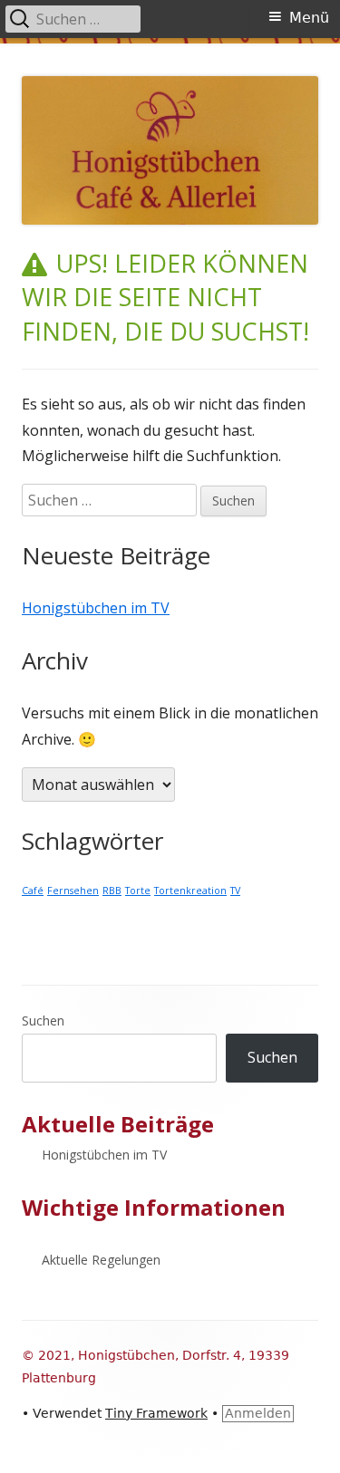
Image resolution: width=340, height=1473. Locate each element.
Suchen (43, 1020)
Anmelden (258, 1413)
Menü (309, 17)
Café (33, 890)
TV (235, 890)
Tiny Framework (156, 1413)
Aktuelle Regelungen (101, 1259)
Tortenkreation (190, 890)
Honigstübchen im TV (96, 608)
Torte (138, 890)
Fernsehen (73, 890)
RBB (111, 890)
